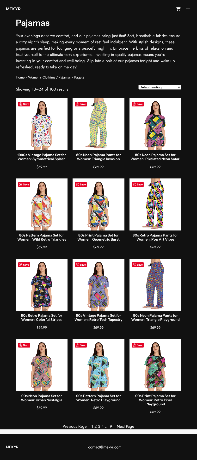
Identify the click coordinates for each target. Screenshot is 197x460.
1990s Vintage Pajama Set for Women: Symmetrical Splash (41, 157)
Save (26, 104)
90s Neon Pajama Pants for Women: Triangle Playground (155, 318)
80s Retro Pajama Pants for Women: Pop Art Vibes (155, 237)
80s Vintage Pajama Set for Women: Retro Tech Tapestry (98, 318)
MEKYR (13, 9)
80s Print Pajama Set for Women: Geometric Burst (98, 237)
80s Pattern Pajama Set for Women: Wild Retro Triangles (41, 237)
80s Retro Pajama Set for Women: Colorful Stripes (41, 318)
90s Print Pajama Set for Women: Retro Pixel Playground (155, 400)
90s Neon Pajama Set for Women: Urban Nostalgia (41, 398)
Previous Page (75, 426)
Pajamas (65, 77)
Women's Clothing (41, 77)
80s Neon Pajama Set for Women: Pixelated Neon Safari (155, 157)
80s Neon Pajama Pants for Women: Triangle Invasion (98, 157)
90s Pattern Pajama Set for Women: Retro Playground (98, 398)
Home (20, 77)
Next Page (125, 426)
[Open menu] (188, 9)
